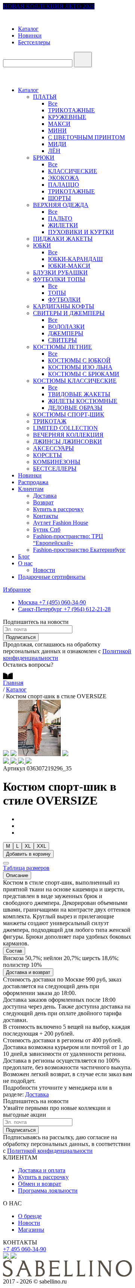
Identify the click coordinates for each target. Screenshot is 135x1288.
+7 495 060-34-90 (24, 1249)
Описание (17, 875)
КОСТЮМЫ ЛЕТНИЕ (62, 347)
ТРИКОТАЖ (49, 421)
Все (52, 103)
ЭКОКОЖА (63, 178)
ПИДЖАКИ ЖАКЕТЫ (63, 239)
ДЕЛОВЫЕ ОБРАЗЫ (75, 408)
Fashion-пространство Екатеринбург (79, 550)
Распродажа (33, 482)
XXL (41, 846)
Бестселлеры (34, 42)
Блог (24, 556)
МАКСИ (59, 124)
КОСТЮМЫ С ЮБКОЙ (79, 360)
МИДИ (57, 144)
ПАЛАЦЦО (63, 184)
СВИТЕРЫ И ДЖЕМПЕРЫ (69, 313)
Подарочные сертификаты (52, 577)
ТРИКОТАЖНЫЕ (71, 110)
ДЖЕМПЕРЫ (65, 333)
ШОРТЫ (59, 198)
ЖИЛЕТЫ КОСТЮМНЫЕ (82, 401)
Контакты (45, 516)
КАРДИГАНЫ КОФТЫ (63, 306)
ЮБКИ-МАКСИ (69, 266)
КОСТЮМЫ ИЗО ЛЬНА (80, 367)
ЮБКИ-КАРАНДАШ (75, 259)
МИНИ (57, 130)
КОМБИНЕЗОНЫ (56, 462)
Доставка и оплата (41, 1170)
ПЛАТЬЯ (45, 97)
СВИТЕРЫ (62, 340)
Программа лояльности (48, 1190)
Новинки (30, 35)
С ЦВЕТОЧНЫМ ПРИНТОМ (86, 137)
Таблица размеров (26, 868)
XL (28, 846)
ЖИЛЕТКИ (63, 225)
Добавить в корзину (28, 854)
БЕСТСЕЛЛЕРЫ (54, 468)
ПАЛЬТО (60, 218)
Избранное (17, 589)
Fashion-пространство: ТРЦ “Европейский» (68, 539)
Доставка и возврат (28, 972)
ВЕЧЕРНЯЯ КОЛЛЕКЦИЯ (68, 435)
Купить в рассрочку (58, 509)
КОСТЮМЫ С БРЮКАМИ (83, 374)
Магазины (31, 1229)
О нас (25, 563)
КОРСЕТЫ (47, 455)
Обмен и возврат (39, 1184)
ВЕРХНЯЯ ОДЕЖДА (60, 205)
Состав (14, 951)
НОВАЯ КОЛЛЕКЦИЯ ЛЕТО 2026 (48, 6)
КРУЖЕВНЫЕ (67, 117)
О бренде (30, 1216)
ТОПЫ (57, 293)
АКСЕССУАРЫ (53, 448)
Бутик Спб (46, 529)
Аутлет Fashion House (60, 522)
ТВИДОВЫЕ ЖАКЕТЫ (79, 394)
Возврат (43, 502)
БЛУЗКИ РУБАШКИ (60, 272)
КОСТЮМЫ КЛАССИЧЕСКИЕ (75, 380)
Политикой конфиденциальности (50, 1151)
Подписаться (21, 637)
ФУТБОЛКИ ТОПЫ (59, 279)
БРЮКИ (43, 157)
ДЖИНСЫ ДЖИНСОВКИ (67, 441)
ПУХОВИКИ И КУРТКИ (81, 232)
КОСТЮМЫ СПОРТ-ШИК (68, 414)
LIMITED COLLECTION (65, 428)
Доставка (45, 495)
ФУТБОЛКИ (64, 299)
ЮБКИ (42, 245)
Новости (44, 570)
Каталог (28, 29)
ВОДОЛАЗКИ (66, 326)
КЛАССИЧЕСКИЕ (72, 171)
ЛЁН (54, 151)
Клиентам (31, 489)
